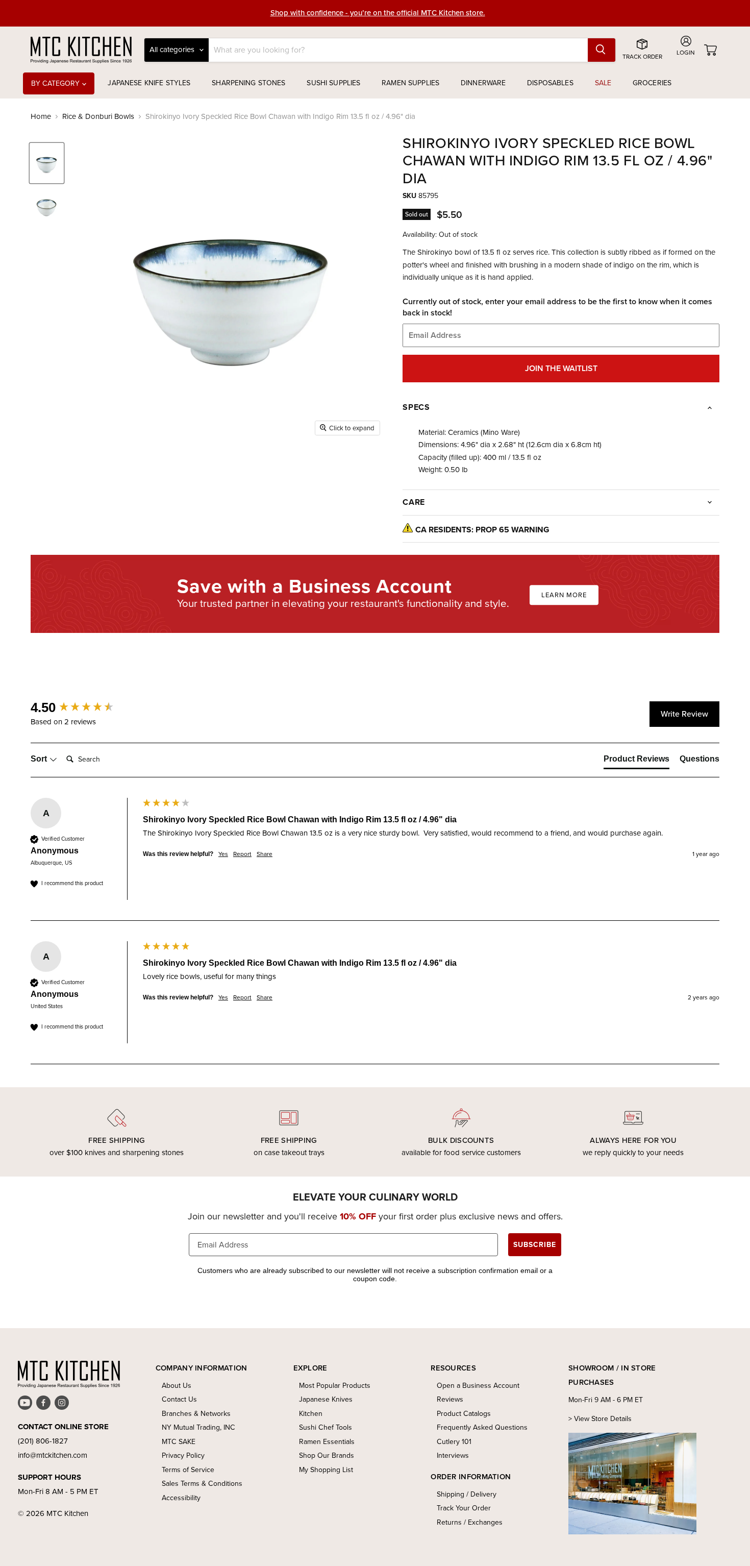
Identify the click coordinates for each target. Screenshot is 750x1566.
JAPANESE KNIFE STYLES (149, 83)
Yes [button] (223, 854)
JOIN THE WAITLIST (561, 368)
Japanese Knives (326, 1399)
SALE (603, 83)
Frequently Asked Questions (482, 1427)
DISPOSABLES (550, 83)
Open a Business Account (478, 1385)
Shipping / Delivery (466, 1494)
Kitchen (310, 1413)
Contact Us (179, 1399)
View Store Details (603, 1418)
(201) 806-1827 (43, 1441)
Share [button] (264, 854)
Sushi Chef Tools (325, 1427)
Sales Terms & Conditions (202, 1483)
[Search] (601, 50)
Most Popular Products (334, 1385)
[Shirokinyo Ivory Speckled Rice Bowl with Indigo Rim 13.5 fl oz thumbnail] (47, 163)
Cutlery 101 (454, 1441)
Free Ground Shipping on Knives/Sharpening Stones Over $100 (377, 13)
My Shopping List (326, 1469)
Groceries (652, 83)
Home (41, 116)
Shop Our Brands (326, 1455)
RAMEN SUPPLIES (410, 83)
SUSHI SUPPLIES (333, 83)
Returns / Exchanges (470, 1522)
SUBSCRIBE (534, 1244)
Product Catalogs (464, 1413)
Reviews (450, 1399)
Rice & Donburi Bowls (98, 116)
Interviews (453, 1455)
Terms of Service (188, 1469)
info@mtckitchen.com (52, 1455)
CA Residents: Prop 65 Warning (482, 529)
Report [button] (242, 854)
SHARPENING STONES (248, 83)
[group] (84, 707)
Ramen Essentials (327, 1441)
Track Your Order (464, 1508)
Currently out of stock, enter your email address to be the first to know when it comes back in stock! (557, 307)
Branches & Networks (196, 1413)
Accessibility (181, 1497)
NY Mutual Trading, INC (198, 1427)
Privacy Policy (183, 1455)
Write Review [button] (684, 714)
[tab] (636, 761)
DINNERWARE (483, 83)
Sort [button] (40, 758)
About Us (176, 1385)
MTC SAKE (178, 1441)
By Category (56, 83)
